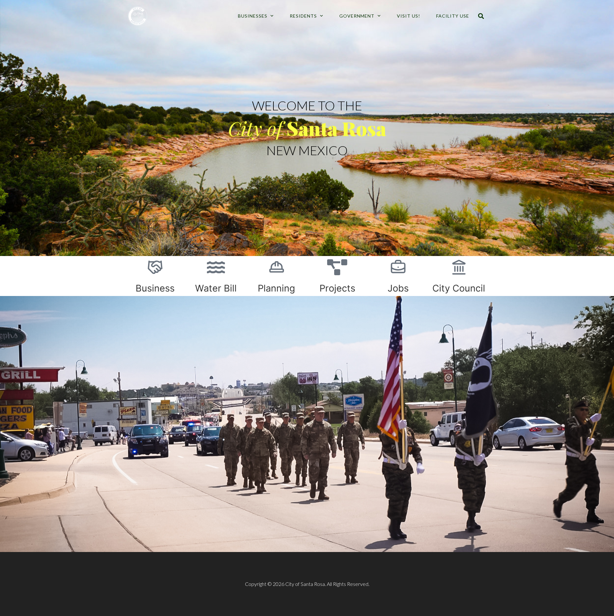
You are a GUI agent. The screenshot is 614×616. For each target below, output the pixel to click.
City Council (458, 288)
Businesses (252, 16)
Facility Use (452, 16)
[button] (481, 16)
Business (155, 288)
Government (356, 16)
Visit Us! (408, 16)
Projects (337, 288)
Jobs (398, 288)
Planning (276, 288)
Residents (303, 16)
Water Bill (216, 288)
